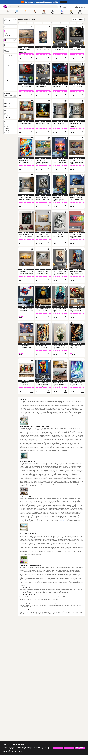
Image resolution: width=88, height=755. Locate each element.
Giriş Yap (83, 7)
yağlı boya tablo (61, 520)
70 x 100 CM (55, 23)
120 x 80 (73, 23)
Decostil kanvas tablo (69, 484)
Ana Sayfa (5, 16)
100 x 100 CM (38, 23)
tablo (74, 411)
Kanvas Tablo (33, 16)
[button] (58, 82)
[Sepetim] (71, 7)
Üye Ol (78, 7)
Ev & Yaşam (11, 16)
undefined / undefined (11, 23)
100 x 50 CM (64, 23)
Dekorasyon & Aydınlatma (20, 16)
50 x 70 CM (22, 23)
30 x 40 (79, 23)
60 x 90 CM (47, 23)
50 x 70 (30, 23)
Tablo (28, 16)
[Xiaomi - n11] (44, 2)
